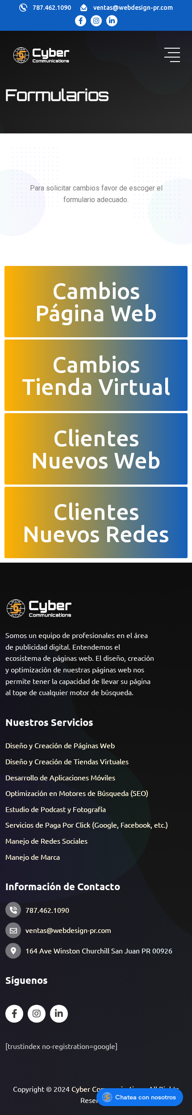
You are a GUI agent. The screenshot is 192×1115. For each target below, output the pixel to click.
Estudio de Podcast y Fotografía (55, 808)
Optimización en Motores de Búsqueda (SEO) (76, 792)
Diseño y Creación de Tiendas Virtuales (67, 761)
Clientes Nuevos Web (96, 449)
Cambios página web (96, 301)
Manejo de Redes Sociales (46, 840)
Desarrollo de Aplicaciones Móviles (60, 777)
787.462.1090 (52, 7)
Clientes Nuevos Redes (96, 522)
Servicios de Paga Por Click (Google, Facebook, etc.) (86, 824)
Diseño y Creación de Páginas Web (60, 745)
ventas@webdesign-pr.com (133, 7)
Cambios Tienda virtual (96, 375)
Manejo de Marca (32, 856)
